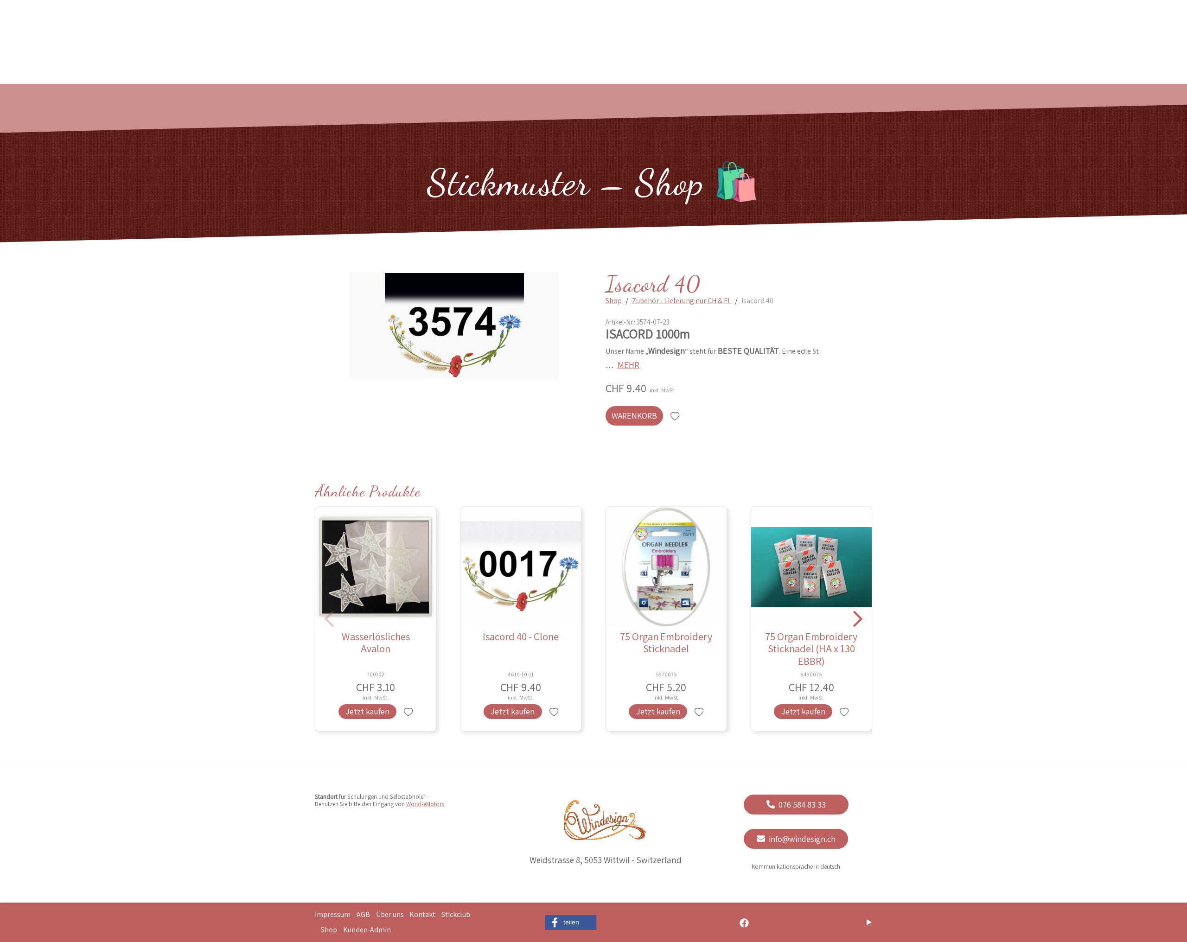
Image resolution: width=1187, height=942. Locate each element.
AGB (363, 914)
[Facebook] (744, 922)
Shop (614, 301)
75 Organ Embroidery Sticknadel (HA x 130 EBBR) (811, 649)
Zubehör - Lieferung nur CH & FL (681, 301)
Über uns (390, 914)
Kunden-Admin (367, 930)
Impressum (333, 914)
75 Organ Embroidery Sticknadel (666, 643)
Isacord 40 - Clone (521, 636)
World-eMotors (425, 804)
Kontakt (422, 914)
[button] (570, 922)
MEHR (628, 365)
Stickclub (455, 914)
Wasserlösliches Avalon (376, 643)
